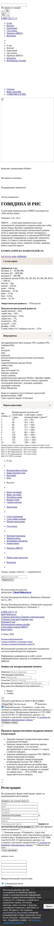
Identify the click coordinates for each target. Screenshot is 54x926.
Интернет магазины (16, 536)
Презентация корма (16, 521)
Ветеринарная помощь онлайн (15, 624)
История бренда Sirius (17, 470)
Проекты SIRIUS (15, 33)
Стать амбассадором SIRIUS (14, 627)
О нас (9, 23)
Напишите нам (8, 622)
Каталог (10, 25)
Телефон (9, 886)
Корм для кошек (14, 492)
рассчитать (6, 256)
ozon (14, 256)
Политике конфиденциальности (22, 921)
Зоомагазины (13, 543)
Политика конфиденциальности (12, 639)
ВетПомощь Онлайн (16, 60)
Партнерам (12, 28)
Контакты (11, 36)
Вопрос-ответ (13, 500)
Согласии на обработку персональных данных (25, 718)
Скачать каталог (14, 502)
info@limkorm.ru (8, 614)
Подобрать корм (14, 497)
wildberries (21, 256)
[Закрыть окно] (2, 779)
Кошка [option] (10, 691)
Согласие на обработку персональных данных (17, 642)
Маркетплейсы (14, 538)
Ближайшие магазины (17, 541)
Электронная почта (14, 883)
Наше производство (16, 473)
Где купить (12, 30)
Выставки (11, 475)
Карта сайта (6, 629)
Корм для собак (14, 494)
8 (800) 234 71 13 (9, 18)
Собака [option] (10, 693)
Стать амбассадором (16, 519)
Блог (9, 478)
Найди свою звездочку (17, 557)
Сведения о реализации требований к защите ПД (18, 644)
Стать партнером (15, 516)
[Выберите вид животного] (42, 686)
